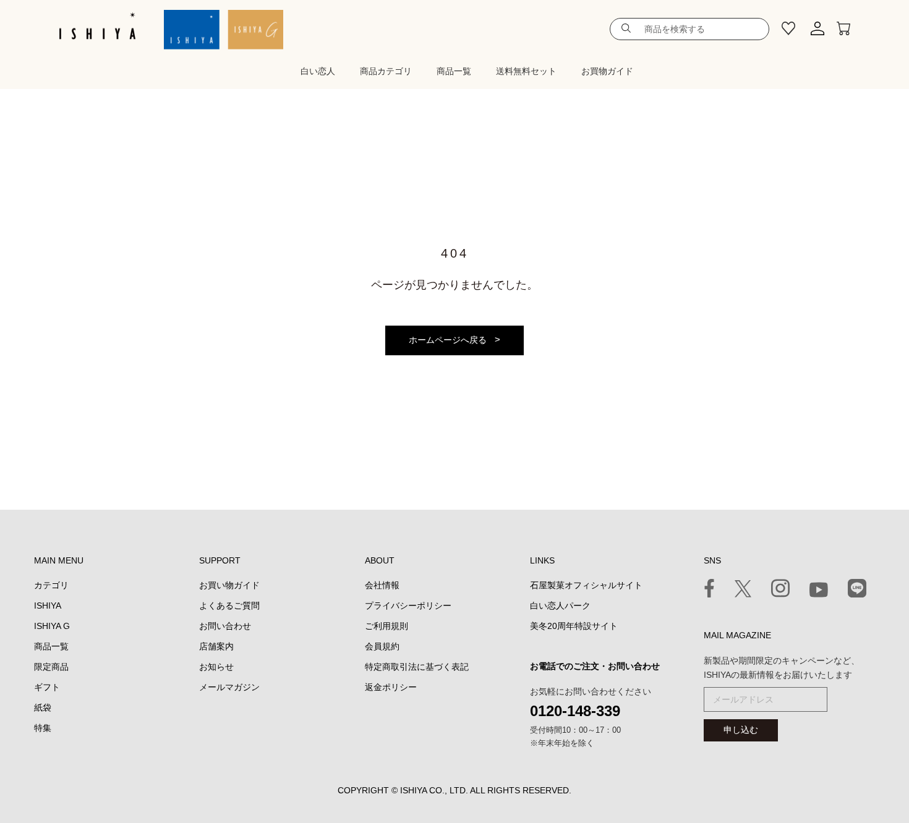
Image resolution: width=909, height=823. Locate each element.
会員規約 (382, 646)
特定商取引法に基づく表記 (417, 667)
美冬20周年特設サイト (574, 626)
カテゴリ (51, 585)
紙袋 (42, 707)
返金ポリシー (391, 687)
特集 (42, 728)
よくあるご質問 (229, 605)
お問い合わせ (225, 626)
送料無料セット (526, 71)
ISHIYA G (52, 626)
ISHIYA (47, 605)
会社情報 (382, 585)
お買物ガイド (607, 71)
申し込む (740, 730)
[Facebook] (709, 590)
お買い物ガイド (229, 585)
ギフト (47, 687)
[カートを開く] (843, 29)
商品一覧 (454, 71)
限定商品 (51, 667)
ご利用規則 (386, 626)
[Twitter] (743, 591)
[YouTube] (818, 592)
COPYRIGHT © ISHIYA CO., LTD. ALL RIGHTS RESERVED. (454, 790)
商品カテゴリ (386, 71)
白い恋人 (318, 71)
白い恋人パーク (560, 605)
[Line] (857, 590)
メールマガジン (229, 687)
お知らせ (216, 667)
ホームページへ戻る (448, 340)
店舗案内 (216, 646)
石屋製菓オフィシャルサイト (586, 585)
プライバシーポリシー (408, 605)
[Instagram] (780, 590)
